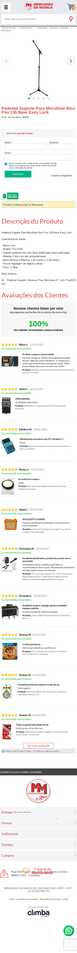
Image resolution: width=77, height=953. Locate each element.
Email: (8, 153)
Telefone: (54, 142)
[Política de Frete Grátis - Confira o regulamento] (38, 751)
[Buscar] (70, 18)
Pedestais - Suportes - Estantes (53, 28)
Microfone (6, 30)
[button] (29, 98)
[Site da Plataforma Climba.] (38, 911)
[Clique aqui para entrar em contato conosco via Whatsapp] (68, 930)
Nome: (8, 142)
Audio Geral (26, 28)
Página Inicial (8, 28)
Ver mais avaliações (38, 745)
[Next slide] (70, 61)
